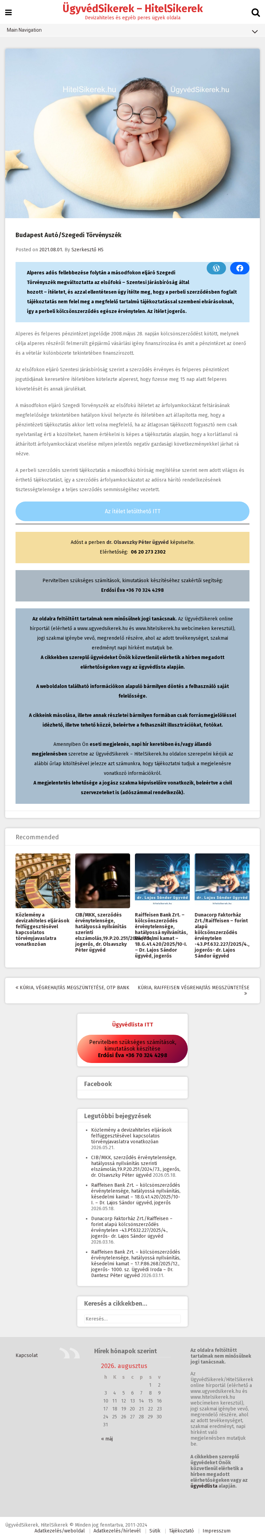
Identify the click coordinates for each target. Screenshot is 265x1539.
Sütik (154, 1531)
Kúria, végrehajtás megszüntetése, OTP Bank (73, 988)
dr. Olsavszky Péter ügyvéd (137, 542)
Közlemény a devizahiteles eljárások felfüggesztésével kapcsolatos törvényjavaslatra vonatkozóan (42, 929)
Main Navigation (24, 30)
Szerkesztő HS (87, 250)
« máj (107, 1439)
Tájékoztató (181, 1531)
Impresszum (216, 1531)
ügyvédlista (203, 1486)
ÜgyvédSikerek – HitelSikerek (132, 8)
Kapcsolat (27, 1355)
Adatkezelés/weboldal (60, 1531)
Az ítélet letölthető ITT (132, 511)
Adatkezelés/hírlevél (117, 1531)
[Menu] (8, 13)
